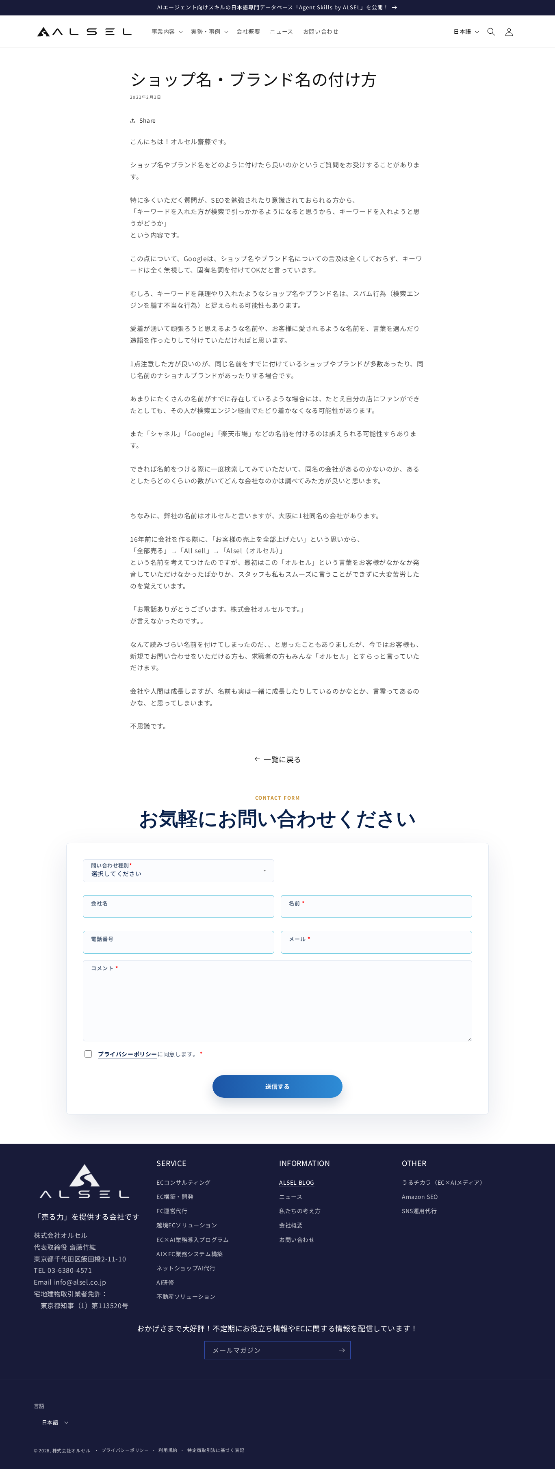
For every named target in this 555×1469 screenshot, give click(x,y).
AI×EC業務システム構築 (189, 1254)
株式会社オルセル (71, 1450)
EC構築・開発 (174, 1196)
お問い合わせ (297, 1239)
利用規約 (168, 1450)
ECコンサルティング (183, 1182)
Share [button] (147, 120)
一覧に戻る (282, 759)
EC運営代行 (172, 1211)
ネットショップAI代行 (186, 1268)
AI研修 (165, 1282)
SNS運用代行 (419, 1211)
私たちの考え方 (300, 1211)
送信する (277, 1086)
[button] (166, 31)
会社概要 (291, 1225)
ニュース (290, 1196)
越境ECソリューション (186, 1225)
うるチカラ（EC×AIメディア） (444, 1182)
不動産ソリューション (186, 1296)
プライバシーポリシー (127, 1054)
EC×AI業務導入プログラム (192, 1239)
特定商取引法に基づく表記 (215, 1450)
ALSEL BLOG (296, 1182)
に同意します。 (150, 1054)
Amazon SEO (420, 1196)
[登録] (342, 1350)
